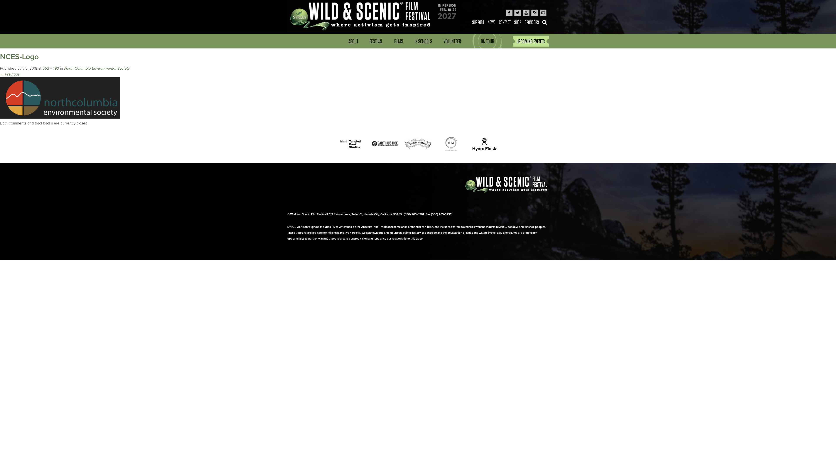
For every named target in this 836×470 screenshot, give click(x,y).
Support (478, 22)
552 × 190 (50, 68)
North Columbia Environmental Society (97, 68)
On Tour (487, 41)
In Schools (423, 41)
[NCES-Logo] (60, 117)
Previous (10, 74)
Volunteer (452, 41)
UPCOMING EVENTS (531, 41)
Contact (505, 22)
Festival (376, 41)
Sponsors (532, 22)
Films (398, 41)
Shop (517, 22)
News (492, 22)
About (353, 41)
